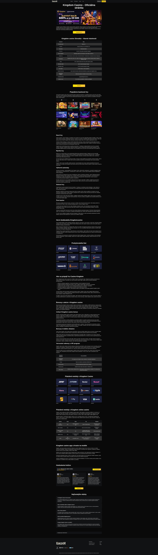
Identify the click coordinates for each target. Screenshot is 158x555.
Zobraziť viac (79, 488)
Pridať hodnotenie (96, 469)
